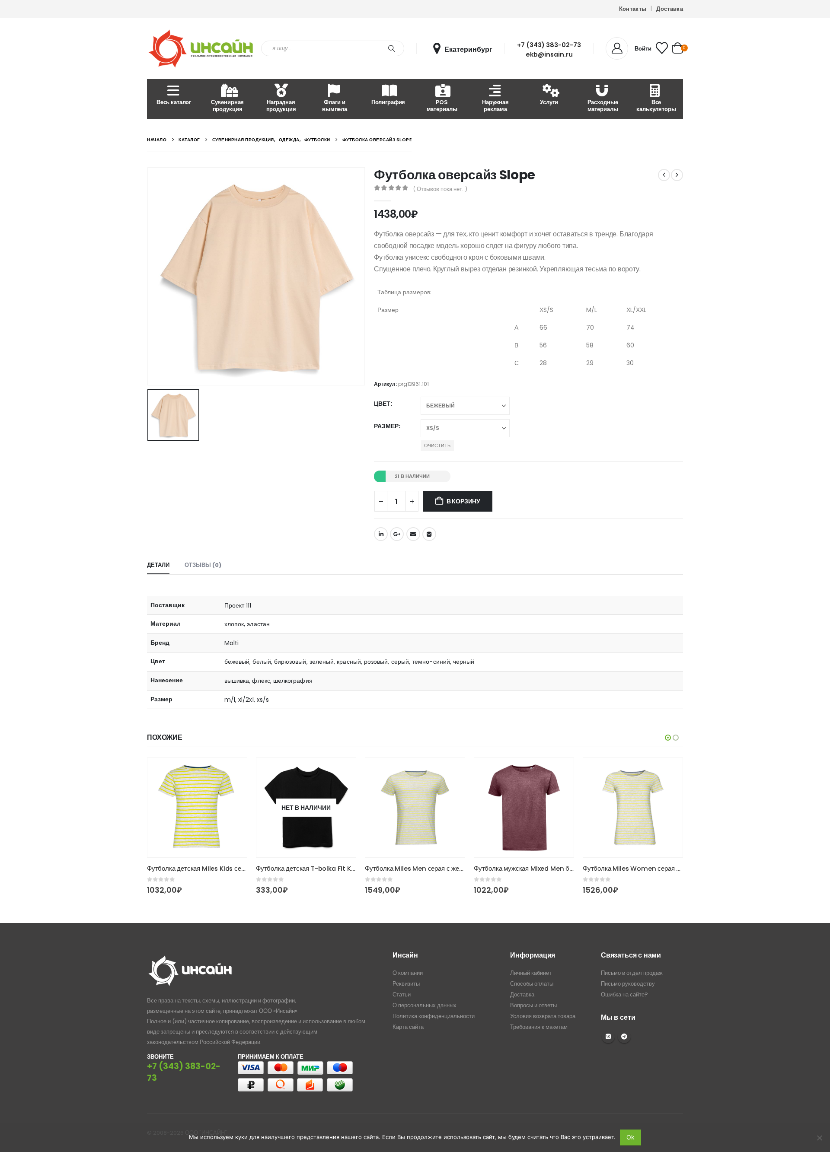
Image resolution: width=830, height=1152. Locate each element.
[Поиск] (392, 48)
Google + (397, 534)
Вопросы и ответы (533, 1005)
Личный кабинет (531, 973)
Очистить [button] (437, 445)
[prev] (664, 175)
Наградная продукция (281, 105)
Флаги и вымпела (334, 105)
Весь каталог (173, 102)
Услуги (549, 102)
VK (608, 1036)
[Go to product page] (197, 807)
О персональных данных (424, 1005)
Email (413, 534)
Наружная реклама (495, 105)
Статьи (402, 994)
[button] (668, 737)
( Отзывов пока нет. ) (440, 189)
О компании (408, 973)
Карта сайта (408, 1027)
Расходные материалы (602, 105)
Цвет (382, 403)
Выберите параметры (232, 772)
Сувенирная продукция (227, 105)
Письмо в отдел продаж (632, 973)
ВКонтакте (429, 534)
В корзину (463, 501)
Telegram (624, 1036)
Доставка (669, 9)
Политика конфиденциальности (434, 1016)
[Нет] (819, 1137)
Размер (386, 426)
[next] (677, 175)
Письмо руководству (628, 984)
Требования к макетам (539, 1027)
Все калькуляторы (656, 105)
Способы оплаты (531, 984)
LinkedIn (381, 534)
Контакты (633, 9)
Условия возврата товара (542, 1016)
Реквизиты (406, 984)
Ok (630, 1137)
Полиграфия (388, 102)
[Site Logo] (201, 48)
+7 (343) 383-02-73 (549, 45)
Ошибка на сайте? (624, 994)
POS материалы (442, 105)
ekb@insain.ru (549, 54)
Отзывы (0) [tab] (203, 565)
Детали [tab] (158, 565)
